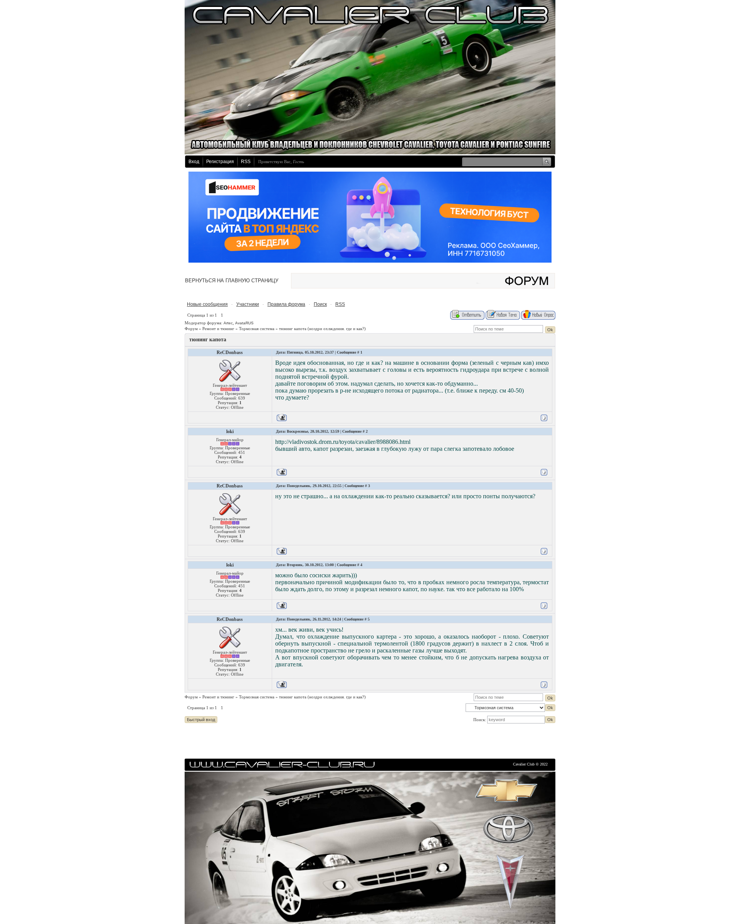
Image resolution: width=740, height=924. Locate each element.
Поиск (320, 304)
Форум (191, 328)
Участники (247, 304)
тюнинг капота (292, 328)
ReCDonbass (230, 352)
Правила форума (286, 304)
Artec (228, 323)
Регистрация (220, 161)
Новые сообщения (207, 304)
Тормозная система (256, 328)
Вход (193, 161)
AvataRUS (244, 323)
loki (230, 431)
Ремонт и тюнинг (218, 328)
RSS (246, 161)
